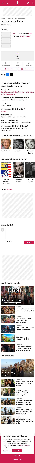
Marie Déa (14, 92)
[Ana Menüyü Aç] (2, 3)
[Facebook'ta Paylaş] (7, 74)
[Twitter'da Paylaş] (11, 74)
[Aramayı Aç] (7, 3)
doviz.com (17, 455)
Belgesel (4, 29)
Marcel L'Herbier (25, 36)
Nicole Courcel (5, 92)
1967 (13, 33)
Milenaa (9, 189)
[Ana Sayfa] (17, 3)
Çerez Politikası (24, 445)
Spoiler (9, 241)
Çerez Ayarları (7, 450)
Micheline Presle (23, 92)
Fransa (30, 33)
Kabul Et (17, 450)
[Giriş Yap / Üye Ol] (28, 3)
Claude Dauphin (10, 94)
